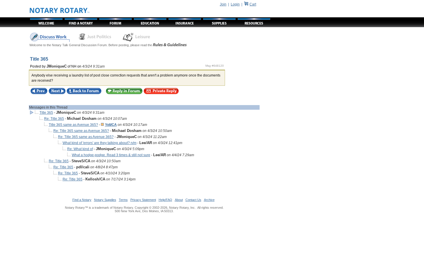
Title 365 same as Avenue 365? (73, 125)
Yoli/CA (111, 125)
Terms (123, 200)
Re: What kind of (80, 149)
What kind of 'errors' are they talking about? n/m (99, 143)
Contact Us (193, 200)
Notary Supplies (105, 200)
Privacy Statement (143, 200)
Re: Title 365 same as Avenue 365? (81, 131)
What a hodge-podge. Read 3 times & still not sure (111, 155)
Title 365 (46, 113)
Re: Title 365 (54, 119)
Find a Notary (81, 200)
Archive (209, 200)
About (179, 200)
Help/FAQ (165, 200)
